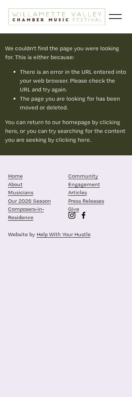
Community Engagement (84, 180)
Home (15, 176)
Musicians (20, 192)
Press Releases (86, 201)
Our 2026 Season (29, 201)
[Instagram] (72, 215)
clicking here (73, 139)
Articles (77, 192)
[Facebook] (83, 215)
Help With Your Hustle (64, 234)
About (15, 184)
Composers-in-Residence (26, 213)
